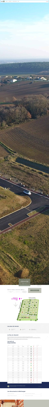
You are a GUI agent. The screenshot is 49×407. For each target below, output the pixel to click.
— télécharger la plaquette (35, 290)
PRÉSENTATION (7, 1)
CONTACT (18, 1)
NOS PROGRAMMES (10, 1)
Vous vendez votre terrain (14, 1)
